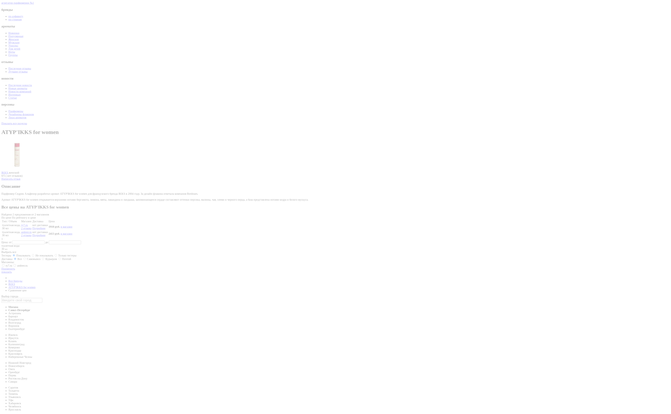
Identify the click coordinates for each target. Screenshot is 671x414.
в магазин (66, 226)
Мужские (14, 42)
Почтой (66, 259)
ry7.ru (24, 225)
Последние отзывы (19, 68)
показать (6, 271)
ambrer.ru (26, 232)
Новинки (13, 33)
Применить (8, 268)
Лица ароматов (17, 117)
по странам (15, 19)
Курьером (51, 259)
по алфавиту (15, 16)
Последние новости (20, 85)
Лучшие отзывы (18, 71)
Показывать (23, 255)
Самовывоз (33, 259)
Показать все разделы (14, 123)
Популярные (15, 36)
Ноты (11, 51)
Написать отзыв (10, 178)
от (10, 242)
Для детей (14, 48)
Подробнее (38, 228)
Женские (13, 39)
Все (20, 259)
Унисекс (13, 45)
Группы (13, 55)
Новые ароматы (17, 88)
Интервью (14, 94)
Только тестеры (67, 255)
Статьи (12, 97)
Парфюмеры (15, 111)
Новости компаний (19, 91)
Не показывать (44, 255)
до (47, 242)
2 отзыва (26, 228)
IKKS (5, 172)
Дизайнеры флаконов (21, 114)
